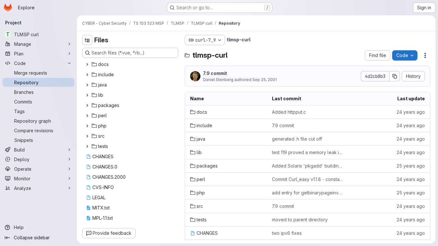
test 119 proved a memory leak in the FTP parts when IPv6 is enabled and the (307, 152)
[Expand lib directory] (87, 95)
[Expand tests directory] (87, 146)
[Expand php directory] (87, 126)
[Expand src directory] (87, 136)
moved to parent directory (300, 219)
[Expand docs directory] (87, 64)
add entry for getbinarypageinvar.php (307, 192)
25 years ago (411, 165)
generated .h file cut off (297, 139)
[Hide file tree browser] (87, 40)
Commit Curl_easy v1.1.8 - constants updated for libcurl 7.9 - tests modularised (307, 179)
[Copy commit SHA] (395, 76)
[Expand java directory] (87, 85)
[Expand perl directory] (87, 115)
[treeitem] (130, 64)
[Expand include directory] (87, 74)
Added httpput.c (289, 112)
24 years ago (411, 112)
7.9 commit (215, 73)
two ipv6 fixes (287, 233)
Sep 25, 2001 (264, 79)
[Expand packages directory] (87, 105)
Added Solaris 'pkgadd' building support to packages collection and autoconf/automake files (307, 165)
